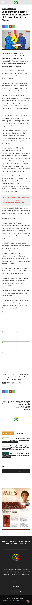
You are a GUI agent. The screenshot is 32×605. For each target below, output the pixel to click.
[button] (2, 2)
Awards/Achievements (9, 442)
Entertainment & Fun (18, 600)
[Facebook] (3, 26)
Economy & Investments (6, 449)
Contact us (12, 541)
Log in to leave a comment (16, 471)
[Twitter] (6, 26)
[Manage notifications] (28, 601)
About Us (4, 541)
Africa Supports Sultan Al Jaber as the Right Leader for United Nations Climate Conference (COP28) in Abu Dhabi (23, 405)
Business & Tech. (7, 600)
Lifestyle (24, 597)
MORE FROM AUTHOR (21, 433)
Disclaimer (23, 543)
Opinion (22, 598)
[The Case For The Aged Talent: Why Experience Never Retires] (5, 455)
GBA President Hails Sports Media (8, 402)
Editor (5, 23)
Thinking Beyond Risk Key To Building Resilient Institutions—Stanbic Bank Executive (20, 447)
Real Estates (15, 598)
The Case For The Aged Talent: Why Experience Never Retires (19, 454)
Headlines (8, 5)
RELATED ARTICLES (7, 433)
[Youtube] (20, 591)
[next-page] (5, 461)
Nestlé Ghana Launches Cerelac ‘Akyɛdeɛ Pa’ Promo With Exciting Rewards (20, 440)
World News (11, 597)
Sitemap (15, 543)
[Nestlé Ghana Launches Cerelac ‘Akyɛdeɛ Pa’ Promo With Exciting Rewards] (5, 440)
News (5, 597)
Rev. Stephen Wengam (14, 383)
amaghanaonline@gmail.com (19, 581)
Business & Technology (6, 456)
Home (3, 5)
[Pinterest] (10, 26)
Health (8, 598)
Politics (13, 9)
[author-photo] (16, 423)
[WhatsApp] (13, 26)
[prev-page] (2, 461)
